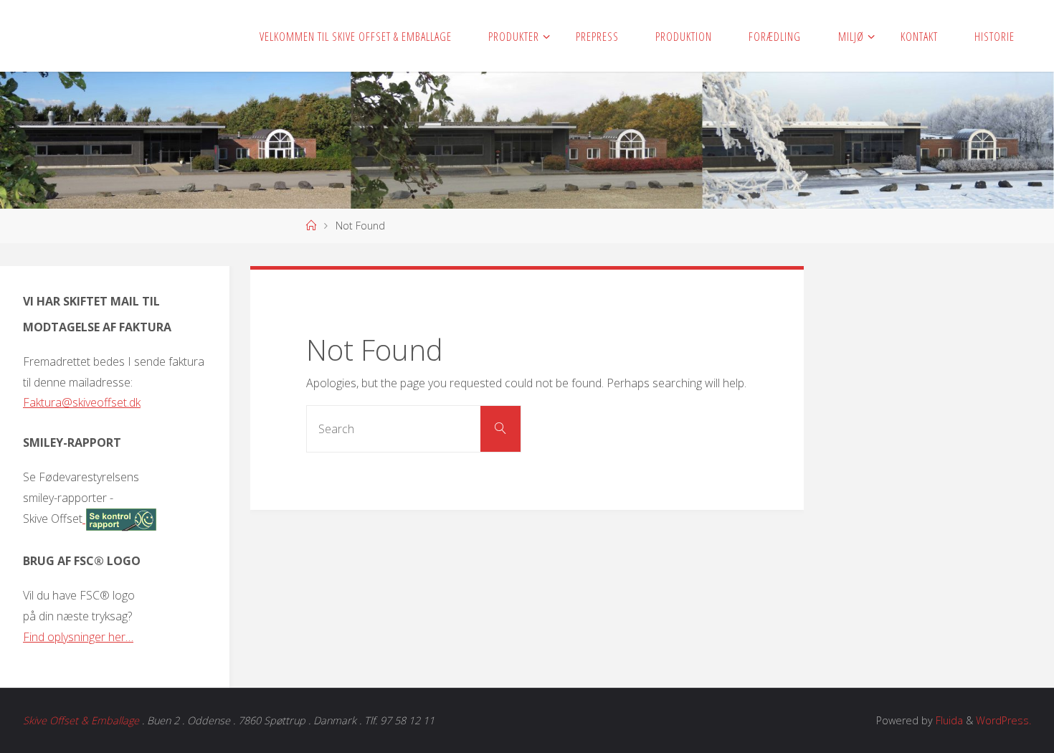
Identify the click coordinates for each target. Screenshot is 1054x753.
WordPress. (1003, 720)
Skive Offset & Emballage (81, 720)
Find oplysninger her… (78, 637)
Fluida (948, 720)
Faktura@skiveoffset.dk (82, 402)
